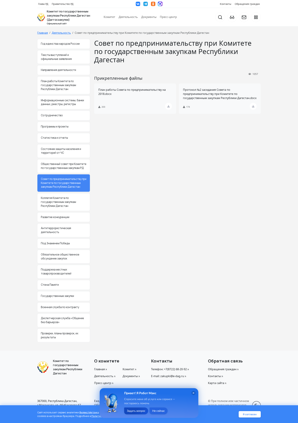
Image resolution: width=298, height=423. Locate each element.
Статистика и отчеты (54, 138)
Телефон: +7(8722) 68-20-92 (169, 369)
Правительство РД (62, 4)
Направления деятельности (58, 70)
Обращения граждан (247, 4)
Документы (148, 17)
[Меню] (256, 17)
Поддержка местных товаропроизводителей (56, 271)
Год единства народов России (60, 44)
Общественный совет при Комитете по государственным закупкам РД (63, 166)
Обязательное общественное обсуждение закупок (60, 256)
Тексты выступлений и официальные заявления (56, 57)
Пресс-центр (168, 17)
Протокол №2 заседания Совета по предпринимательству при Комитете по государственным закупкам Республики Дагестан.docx (219, 94)
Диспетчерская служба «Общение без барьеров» (62, 320)
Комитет (109, 17)
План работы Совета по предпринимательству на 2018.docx (132, 92)
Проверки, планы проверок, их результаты (59, 335)
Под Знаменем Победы (55, 243)
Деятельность (128, 17)
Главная (42, 33)
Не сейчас (158, 411)
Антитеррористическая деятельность (56, 230)
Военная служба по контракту (60, 307)
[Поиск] (220, 17)
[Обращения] (244, 17)
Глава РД (43, 4)
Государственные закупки (57, 296)
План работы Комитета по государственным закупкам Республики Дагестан (58, 85)
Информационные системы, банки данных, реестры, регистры (62, 102)
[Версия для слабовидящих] (232, 17)
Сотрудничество (52, 115)
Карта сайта (216, 383)
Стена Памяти (50, 285)
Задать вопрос (136, 411)
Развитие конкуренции (55, 217)
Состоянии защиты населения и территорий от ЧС (61, 151)
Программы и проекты (54, 126)
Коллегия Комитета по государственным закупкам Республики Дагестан (58, 202)
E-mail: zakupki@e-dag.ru (167, 376)
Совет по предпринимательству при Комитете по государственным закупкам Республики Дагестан (63, 183)
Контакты (225, 4)
